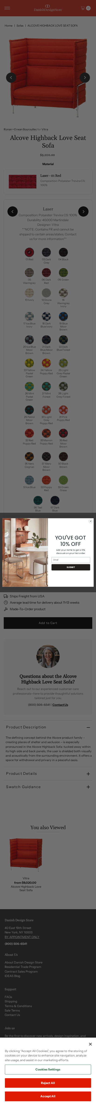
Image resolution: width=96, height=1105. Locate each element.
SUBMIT (71, 567)
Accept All (47, 1096)
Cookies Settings (47, 1069)
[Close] (90, 1044)
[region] (48, 1071)
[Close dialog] (91, 521)
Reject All (48, 1083)
